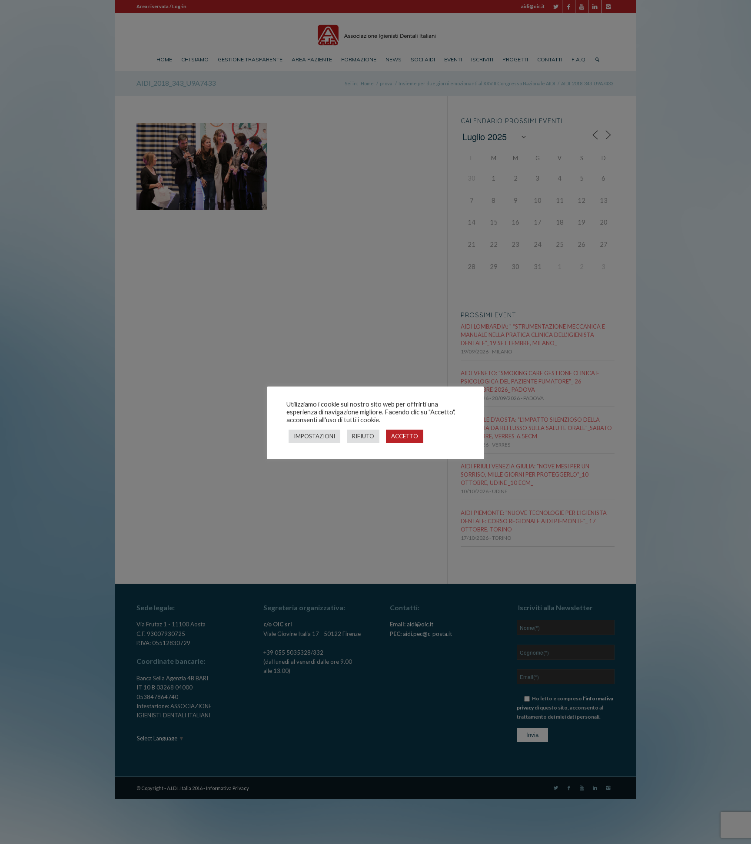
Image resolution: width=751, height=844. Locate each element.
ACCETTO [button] (404, 436)
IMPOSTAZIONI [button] (314, 436)
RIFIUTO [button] (363, 436)
